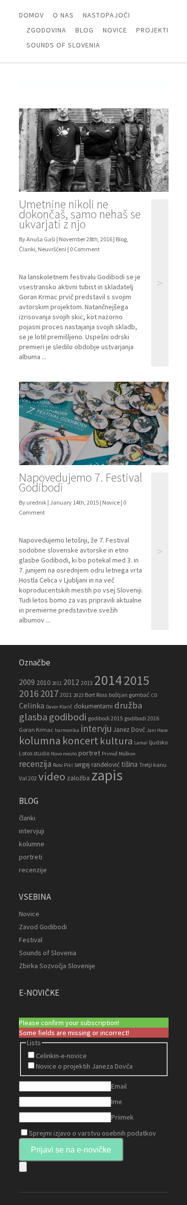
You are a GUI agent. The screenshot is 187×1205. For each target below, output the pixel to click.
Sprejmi (92, 1133)
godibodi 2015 (105, 718)
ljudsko (158, 742)
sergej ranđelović (97, 764)
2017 (49, 693)
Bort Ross (96, 694)
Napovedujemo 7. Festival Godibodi (80, 482)
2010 (43, 682)
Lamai (141, 742)
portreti (30, 856)
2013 (87, 682)
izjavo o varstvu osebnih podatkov (104, 1133)
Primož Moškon (119, 753)
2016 (29, 693)
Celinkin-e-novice (61, 1055)
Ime (116, 1101)
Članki (27, 249)
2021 (66, 694)
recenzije (33, 869)
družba (128, 705)
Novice (115, 29)
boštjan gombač (129, 694)
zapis (107, 775)
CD (154, 695)
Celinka (31, 705)
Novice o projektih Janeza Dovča (84, 1066)
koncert (80, 740)
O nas (63, 14)
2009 (27, 682)
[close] (23, 1167)
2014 (108, 679)
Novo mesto (64, 753)
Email (119, 1086)
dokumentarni (93, 706)
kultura (116, 740)
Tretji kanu (153, 764)
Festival (30, 939)
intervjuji (31, 830)
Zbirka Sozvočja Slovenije (57, 965)
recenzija (35, 763)
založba (78, 778)
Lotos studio (34, 753)
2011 (57, 683)
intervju (96, 728)
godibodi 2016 (141, 718)
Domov (31, 14)
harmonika (67, 730)
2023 (78, 695)
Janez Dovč (129, 729)
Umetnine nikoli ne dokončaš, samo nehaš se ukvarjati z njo (80, 214)
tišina (129, 764)
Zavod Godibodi (43, 926)
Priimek (122, 1117)
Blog (84, 29)
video (51, 776)
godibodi (67, 716)
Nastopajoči (106, 14)
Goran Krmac (36, 729)
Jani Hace (157, 730)
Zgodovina (46, 29)
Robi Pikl (63, 765)
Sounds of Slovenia (63, 44)
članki (27, 817)
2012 (71, 682)
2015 (137, 680)
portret (89, 752)
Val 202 (28, 778)
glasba (33, 716)
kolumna (40, 740)
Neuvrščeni (52, 249)
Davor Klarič (59, 706)
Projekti (152, 29)
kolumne (31, 843)
